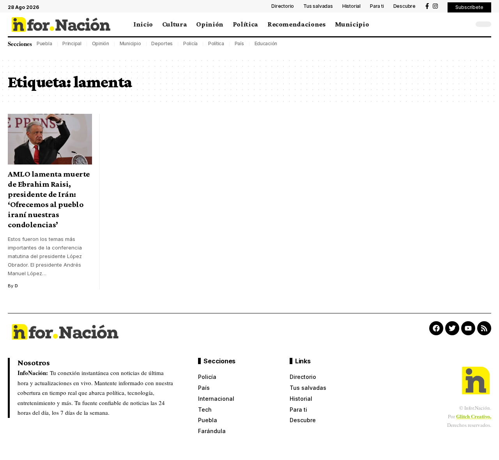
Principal (71, 43)
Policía (190, 43)
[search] (466, 24)
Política (216, 43)
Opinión (100, 43)
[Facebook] (427, 6)
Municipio (130, 43)
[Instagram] (435, 6)
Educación (266, 43)
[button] (469, 7)
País (239, 43)
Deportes (162, 43)
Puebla (44, 43)
